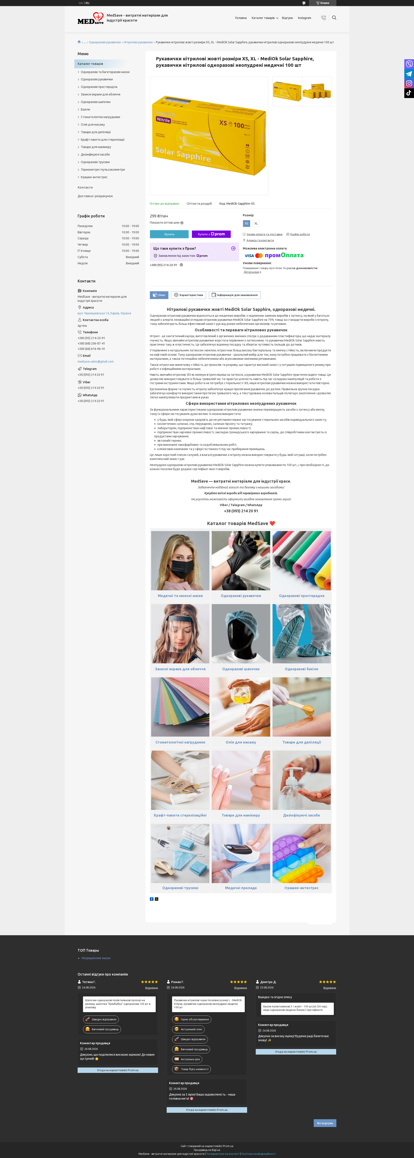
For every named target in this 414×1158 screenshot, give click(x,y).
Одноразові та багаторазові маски (105, 72)
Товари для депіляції (96, 132)
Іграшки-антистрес (94, 177)
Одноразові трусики (95, 162)
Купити (169, 234)
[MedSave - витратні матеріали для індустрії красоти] (91, 18)
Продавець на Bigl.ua (207, 1150)
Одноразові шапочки (95, 102)
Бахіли (85, 109)
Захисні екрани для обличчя (100, 94)
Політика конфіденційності (258, 1153)
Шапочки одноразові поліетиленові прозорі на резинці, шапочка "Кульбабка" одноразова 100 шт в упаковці (117, 1003)
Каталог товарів (263, 18)
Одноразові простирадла (99, 87)
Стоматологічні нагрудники (100, 117)
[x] (156, 899)
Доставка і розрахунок (95, 196)
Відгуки (287, 18)
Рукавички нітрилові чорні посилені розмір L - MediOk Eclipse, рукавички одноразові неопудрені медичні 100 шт (208, 1003)
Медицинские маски (96, 958)
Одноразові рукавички (105, 42)
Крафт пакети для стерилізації (103, 139)
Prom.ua (228, 1146)
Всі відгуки (325, 1123)
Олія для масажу (93, 124)
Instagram (304, 18)
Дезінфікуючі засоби (95, 154)
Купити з (204, 234)
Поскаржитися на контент (222, 1153)
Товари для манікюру (96, 147)
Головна (241, 18)
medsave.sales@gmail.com (96, 361)
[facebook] (152, 899)
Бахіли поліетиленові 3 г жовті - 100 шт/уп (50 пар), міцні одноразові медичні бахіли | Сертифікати (295, 1008)
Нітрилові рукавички (138, 42)
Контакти (85, 187)
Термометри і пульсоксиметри (103, 169)
